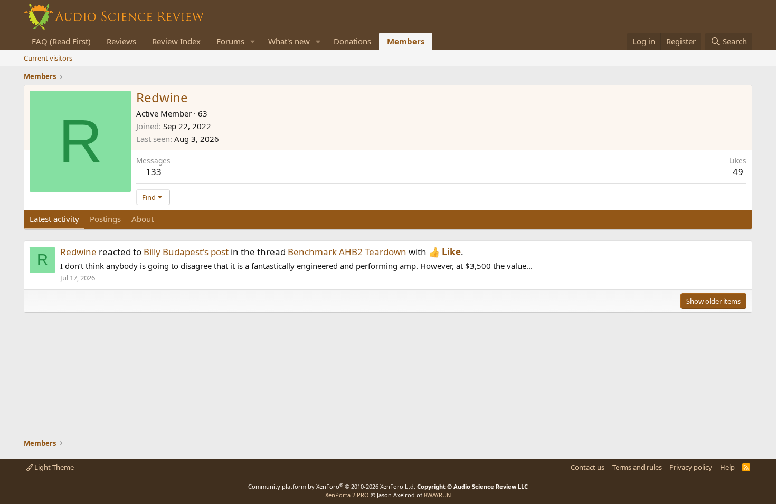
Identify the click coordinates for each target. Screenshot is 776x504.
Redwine (78, 252)
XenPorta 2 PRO (347, 495)
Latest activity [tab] (54, 219)
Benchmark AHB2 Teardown (347, 252)
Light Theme (53, 467)
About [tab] (142, 219)
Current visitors (48, 58)
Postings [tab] (105, 219)
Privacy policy (690, 467)
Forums (230, 41)
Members (405, 41)
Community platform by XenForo (331, 486)
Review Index (176, 41)
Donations (352, 41)
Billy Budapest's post (186, 252)
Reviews (121, 41)
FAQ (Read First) (61, 41)
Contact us (587, 467)
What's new (289, 41)
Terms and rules (637, 467)
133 (154, 172)
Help (727, 467)
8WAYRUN (437, 495)
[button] (252, 41)
